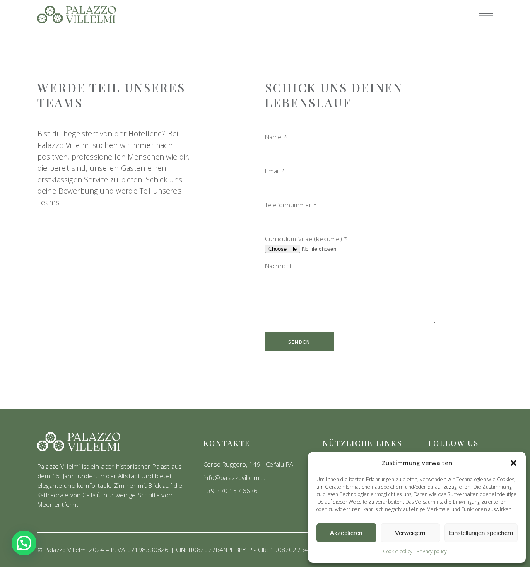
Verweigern (410, 532)
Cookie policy (397, 551)
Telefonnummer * (291, 205)
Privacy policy (432, 551)
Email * (275, 171)
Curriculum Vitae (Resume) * (306, 239)
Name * (276, 137)
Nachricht (278, 266)
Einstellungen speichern (481, 532)
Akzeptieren (346, 532)
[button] (513, 463)
